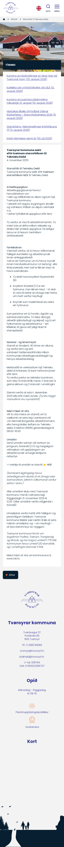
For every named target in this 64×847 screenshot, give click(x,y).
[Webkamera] (32, 719)
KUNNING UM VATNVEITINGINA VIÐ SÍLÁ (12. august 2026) (30, 89)
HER (49, 464)
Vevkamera (32, 727)
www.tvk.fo (13, 558)
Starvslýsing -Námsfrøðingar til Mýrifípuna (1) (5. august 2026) (32, 128)
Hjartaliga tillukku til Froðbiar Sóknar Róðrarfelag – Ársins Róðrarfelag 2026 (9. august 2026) (31, 115)
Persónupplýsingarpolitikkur (32, 712)
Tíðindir (14, 19)
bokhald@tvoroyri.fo (31, 657)
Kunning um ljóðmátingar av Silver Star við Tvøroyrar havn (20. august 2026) (32, 77)
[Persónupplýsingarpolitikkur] (32, 706)
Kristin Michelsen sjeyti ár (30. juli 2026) (29, 138)
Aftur (12, 575)
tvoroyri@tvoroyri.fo (32, 651)
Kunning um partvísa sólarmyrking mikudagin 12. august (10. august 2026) (30, 101)
